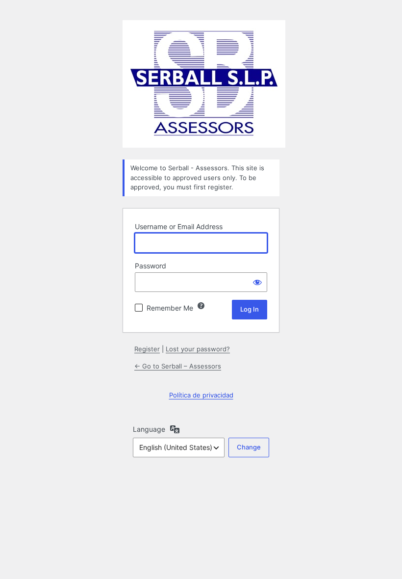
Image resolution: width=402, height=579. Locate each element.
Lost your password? (198, 349)
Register (147, 349)
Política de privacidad (201, 395)
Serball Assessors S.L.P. (204, 84)
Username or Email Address (179, 226)
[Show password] (257, 282)
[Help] (201, 306)
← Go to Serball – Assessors (177, 366)
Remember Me (170, 308)
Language (149, 429)
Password (150, 266)
